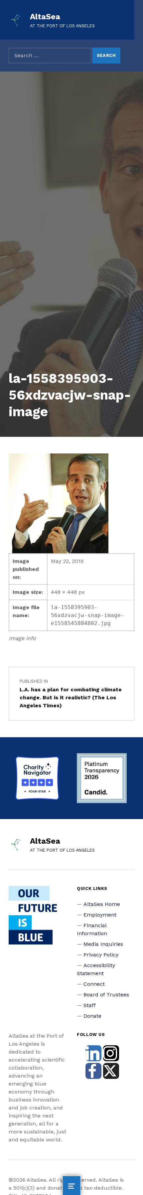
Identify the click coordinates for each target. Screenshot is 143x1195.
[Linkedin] (93, 1053)
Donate (92, 1016)
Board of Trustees (106, 994)
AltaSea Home (101, 904)
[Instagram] (111, 1053)
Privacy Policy (100, 954)
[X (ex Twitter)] (111, 1071)
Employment (99, 915)
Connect (94, 984)
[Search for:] (50, 55)
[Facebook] (93, 1071)
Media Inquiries (103, 944)
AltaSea (45, 16)
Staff (89, 1005)
